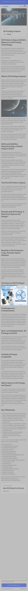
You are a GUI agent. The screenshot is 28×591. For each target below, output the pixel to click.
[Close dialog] (26, 286)
